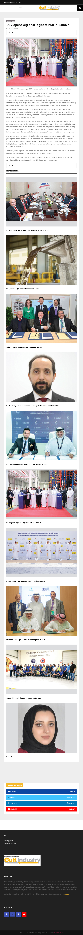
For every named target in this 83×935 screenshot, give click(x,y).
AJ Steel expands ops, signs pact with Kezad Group (26, 464)
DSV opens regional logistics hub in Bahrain (37, 25)
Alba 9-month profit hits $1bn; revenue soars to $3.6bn (28, 230)
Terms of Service (10, 844)
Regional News (11, 21)
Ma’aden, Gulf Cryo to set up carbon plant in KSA (25, 640)
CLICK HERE (66, 894)
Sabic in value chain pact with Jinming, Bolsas (24, 347)
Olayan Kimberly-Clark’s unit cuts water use (23, 698)
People (9, 757)
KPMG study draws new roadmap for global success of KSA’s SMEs (32, 406)
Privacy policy (8, 841)
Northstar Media (58, 932)
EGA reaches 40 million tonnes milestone (22, 289)
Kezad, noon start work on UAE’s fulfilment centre (26, 581)
